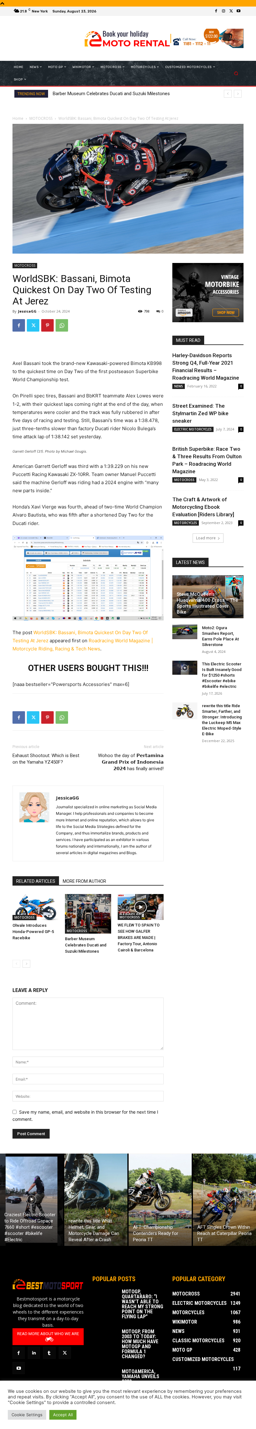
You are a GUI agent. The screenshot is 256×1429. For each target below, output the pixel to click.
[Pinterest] (47, 325)
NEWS (178, 386)
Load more (206, 538)
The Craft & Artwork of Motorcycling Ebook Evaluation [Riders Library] (203, 507)
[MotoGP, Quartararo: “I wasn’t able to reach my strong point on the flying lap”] (104, 1298)
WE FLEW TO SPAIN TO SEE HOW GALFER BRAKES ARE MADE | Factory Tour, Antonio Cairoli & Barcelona (139, 937)
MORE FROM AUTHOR (84, 881)
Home (17, 118)
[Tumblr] (49, 1353)
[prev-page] (16, 964)
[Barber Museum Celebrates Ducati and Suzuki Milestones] (88, 914)
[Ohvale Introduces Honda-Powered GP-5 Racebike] (35, 907)
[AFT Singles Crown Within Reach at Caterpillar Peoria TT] (224, 1200)
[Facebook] (216, 11)
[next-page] (26, 964)
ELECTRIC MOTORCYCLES (193, 429)
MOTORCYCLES (185, 523)
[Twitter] (231, 11)
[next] (238, 94)
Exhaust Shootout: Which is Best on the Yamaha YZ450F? (45, 759)
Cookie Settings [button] (27, 1414)
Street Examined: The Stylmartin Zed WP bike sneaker (200, 413)
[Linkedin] (34, 1353)
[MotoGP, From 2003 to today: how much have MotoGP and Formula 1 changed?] (104, 1338)
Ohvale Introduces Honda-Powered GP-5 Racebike (33, 931)
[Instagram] (223, 11)
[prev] (228, 94)
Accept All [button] (63, 1414)
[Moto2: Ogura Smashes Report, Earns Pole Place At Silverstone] (184, 632)
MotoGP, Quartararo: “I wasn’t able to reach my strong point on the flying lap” (142, 1304)
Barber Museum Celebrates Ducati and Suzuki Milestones (111, 93)
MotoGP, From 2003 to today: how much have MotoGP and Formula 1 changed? (140, 1344)
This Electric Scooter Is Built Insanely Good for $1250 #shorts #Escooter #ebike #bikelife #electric (222, 675)
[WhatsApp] (62, 325)
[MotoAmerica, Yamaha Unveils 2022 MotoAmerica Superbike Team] (104, 1378)
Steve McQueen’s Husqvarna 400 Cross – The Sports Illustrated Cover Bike (207, 603)
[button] (236, 73)
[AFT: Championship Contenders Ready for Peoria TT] (160, 1200)
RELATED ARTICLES (35, 881)
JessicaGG (27, 311)
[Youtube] (238, 11)
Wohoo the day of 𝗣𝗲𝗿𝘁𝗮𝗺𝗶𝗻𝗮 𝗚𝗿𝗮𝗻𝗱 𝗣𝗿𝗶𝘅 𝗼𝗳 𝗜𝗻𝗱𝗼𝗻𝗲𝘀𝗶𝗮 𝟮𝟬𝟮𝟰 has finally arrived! (131, 762)
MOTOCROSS (40, 118)
